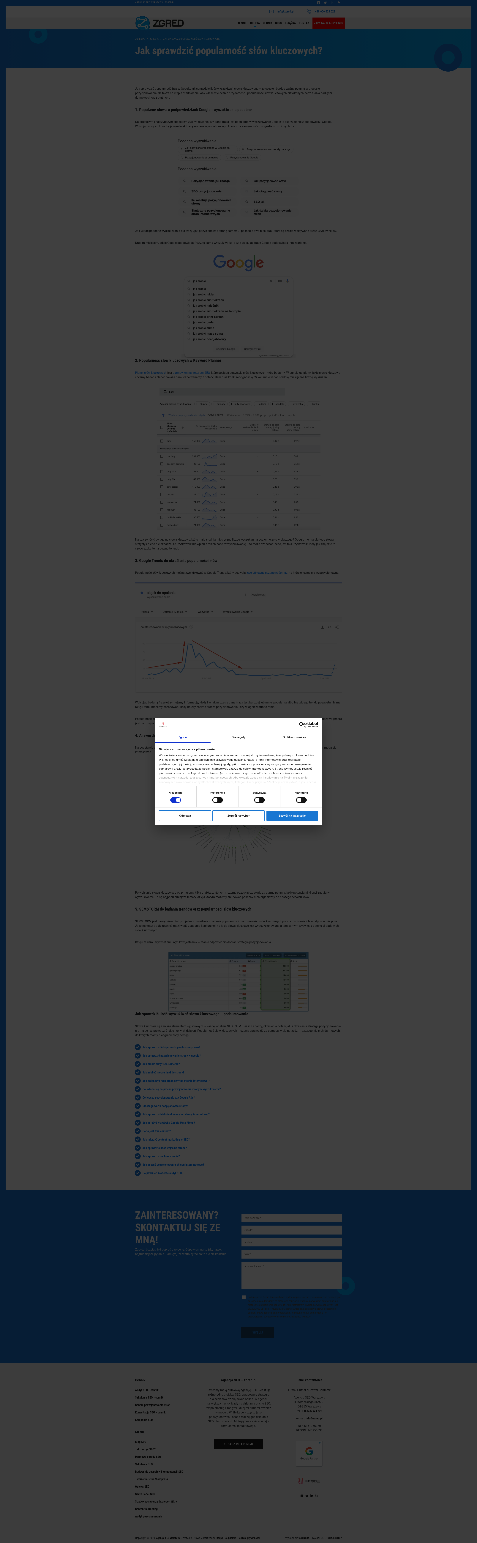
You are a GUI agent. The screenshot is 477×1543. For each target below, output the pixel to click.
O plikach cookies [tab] (294, 737)
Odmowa (185, 815)
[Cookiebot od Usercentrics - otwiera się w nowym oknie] (302, 725)
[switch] (217, 800)
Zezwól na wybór (239, 815)
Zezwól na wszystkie (292, 815)
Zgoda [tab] (183, 737)
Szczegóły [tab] (238, 737)
